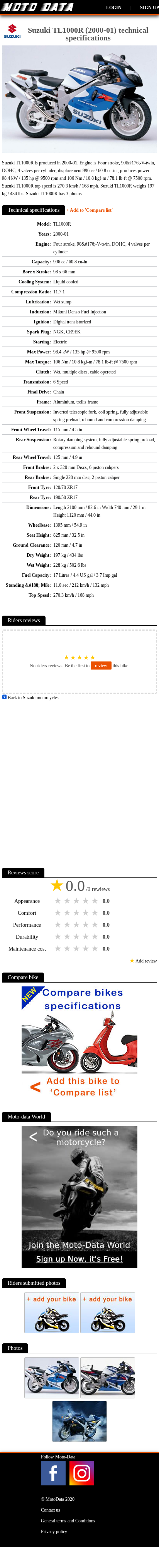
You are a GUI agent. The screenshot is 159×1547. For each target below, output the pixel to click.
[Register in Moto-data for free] (79, 1266)
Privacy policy (54, 1531)
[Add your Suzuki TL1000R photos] (52, 1331)
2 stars (68, 901)
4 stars (86, 901)
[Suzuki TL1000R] (52, 1397)
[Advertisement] (79, 781)
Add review (146, 961)
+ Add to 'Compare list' (89, 210)
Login (114, 7)
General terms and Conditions (68, 1521)
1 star (58, 901)
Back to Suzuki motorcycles (33, 697)
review (101, 665)
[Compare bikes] (79, 1100)
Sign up (149, 7)
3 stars (77, 901)
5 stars (95, 901)
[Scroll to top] (143, 1518)
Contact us (50, 1510)
